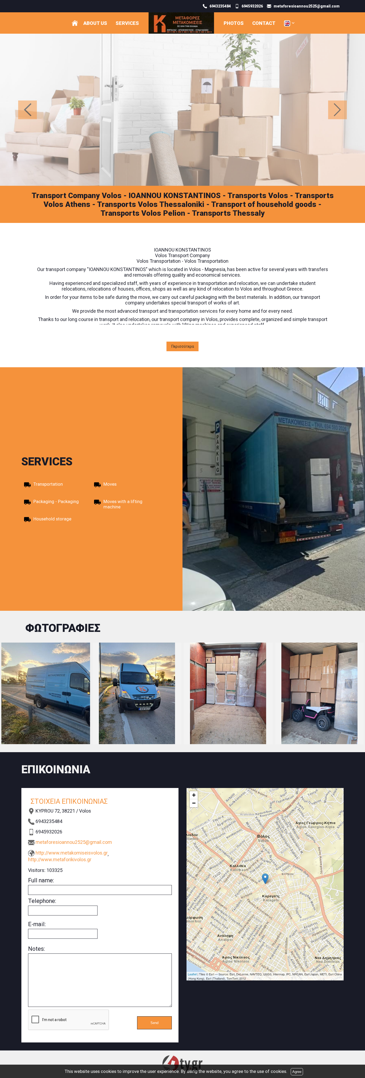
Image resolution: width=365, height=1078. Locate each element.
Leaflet (192, 974)
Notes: (36, 948)
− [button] (194, 803)
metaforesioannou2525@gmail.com (74, 842)
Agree (296, 1072)
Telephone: (42, 901)
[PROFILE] (75, 23)
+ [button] (194, 795)
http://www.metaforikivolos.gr (59, 859)
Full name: (41, 880)
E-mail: (37, 924)
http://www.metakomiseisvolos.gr (72, 853)
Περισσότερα (182, 346)
